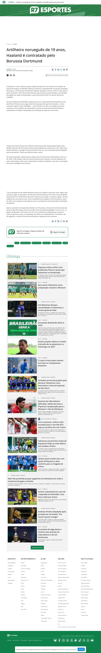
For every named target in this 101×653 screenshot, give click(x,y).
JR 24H (43, 559)
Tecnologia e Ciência (46, 618)
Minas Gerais (44, 600)
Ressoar (83, 606)
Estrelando (23, 577)
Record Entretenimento (87, 589)
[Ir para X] (84, 640)
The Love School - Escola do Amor (67, 627)
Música (23, 592)
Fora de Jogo (11, 571)
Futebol (11, 2)
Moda (22, 589)
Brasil (42, 565)
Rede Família (84, 603)
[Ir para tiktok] (80, 640)
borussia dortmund (25, 242)
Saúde (42, 615)
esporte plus (10, 246)
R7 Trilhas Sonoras (86, 580)
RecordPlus (84, 577)
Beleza (22, 563)
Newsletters (84, 574)
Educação (43, 586)
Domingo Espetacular (63, 603)
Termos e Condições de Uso (35, 640)
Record (61, 559)
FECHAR (81, 649)
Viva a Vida (23, 609)
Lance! (9, 577)
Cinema (23, 571)
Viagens (23, 603)
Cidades (43, 574)
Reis (59, 624)
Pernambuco (44, 606)
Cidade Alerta (61, 598)
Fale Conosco (16, 640)
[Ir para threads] (71, 640)
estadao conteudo (56, 242)
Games (23, 586)
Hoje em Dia (61, 612)
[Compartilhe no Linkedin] (58, 69)
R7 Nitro (23, 595)
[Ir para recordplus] (75, 640)
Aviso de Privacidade (71, 649)
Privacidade (24, 640)
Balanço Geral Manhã (63, 577)
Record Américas (85, 586)
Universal (83, 612)
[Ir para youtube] (92, 640)
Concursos (43, 577)
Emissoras (83, 571)
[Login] (98, 2)
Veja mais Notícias (37, 547)
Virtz (22, 606)
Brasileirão (10, 565)
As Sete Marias (62, 571)
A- (14, 75)
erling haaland (46, 242)
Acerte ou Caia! (62, 563)
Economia (43, 583)
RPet (22, 600)
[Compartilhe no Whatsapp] (61, 69)
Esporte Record (62, 606)
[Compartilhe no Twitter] (52, 69)
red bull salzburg (36, 242)
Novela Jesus (61, 618)
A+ (11, 75)
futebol (17, 242)
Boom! (59, 586)
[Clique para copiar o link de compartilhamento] (67, 69)
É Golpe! (43, 589)
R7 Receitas (24, 598)
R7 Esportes (9, 44)
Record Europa (85, 592)
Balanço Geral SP (62, 580)
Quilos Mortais (61, 621)
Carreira (83, 565)
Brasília (43, 568)
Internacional (44, 598)
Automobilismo (12, 563)
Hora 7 (42, 592)
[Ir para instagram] (63, 640)
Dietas (22, 574)
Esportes (11, 559)
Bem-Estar (23, 565)
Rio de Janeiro (44, 609)
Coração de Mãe (62, 600)
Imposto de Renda (45, 595)
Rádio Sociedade (85, 583)
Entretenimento (28, 559)
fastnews (65, 242)
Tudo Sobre (44, 621)
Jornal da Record (62, 615)
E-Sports (10, 568)
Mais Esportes (11, 580)
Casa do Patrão (62, 595)
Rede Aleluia (84, 600)
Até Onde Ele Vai (62, 574)
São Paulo (43, 612)
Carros (42, 571)
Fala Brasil (60, 609)
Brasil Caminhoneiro (63, 589)
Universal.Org (84, 615)
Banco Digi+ (84, 563)
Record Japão (84, 595)
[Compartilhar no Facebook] (55, 69)
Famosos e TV (24, 580)
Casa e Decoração (25, 568)
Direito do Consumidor (47, 580)
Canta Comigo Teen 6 (63, 592)
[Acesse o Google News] (64, 70)
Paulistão (10, 583)
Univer (82, 609)
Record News (84, 598)
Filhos (22, 583)
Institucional (87, 559)
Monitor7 (43, 603)
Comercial (83, 568)
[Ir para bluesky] (55, 640)
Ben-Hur (60, 583)
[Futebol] (50, 10)
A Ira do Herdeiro (62, 565)
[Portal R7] (4, 2)
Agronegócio (44, 563)
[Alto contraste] (7, 75)
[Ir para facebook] (59, 640)
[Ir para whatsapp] (88, 640)
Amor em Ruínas (62, 568)
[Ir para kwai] (67, 640)
